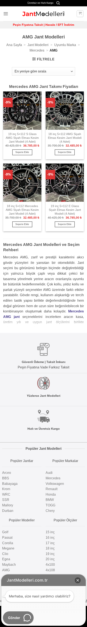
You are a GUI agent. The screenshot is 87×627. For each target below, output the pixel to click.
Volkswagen (55, 483)
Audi (49, 472)
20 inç (50, 559)
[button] (58, 3)
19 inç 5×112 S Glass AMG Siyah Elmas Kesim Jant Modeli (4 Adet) (22, 137)
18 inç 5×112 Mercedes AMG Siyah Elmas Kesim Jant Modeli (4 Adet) (22, 209)
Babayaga (10, 483)
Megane (8, 548)
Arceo (6, 472)
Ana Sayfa (14, 45)
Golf (5, 532)
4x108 (50, 570)
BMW (50, 500)
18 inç (50, 548)
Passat (7, 537)
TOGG (50, 505)
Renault (51, 489)
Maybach (9, 564)
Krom (6, 489)
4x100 (50, 564)
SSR (5, 500)
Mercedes (37, 50)
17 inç (50, 543)
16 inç (50, 537)
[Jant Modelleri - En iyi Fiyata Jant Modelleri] (43, 14)
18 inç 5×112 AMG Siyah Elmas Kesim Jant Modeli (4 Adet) (65, 137)
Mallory (7, 505)
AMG (6, 570)
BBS (5, 478)
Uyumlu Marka (65, 45)
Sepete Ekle (22, 152)
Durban (7, 511)
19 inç (50, 554)
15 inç (50, 532)
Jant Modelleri (38, 45)
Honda (51, 494)
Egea (6, 559)
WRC (6, 494)
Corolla (7, 543)
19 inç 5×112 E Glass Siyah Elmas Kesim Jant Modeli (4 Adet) (65, 209)
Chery (50, 511)
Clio (5, 554)
